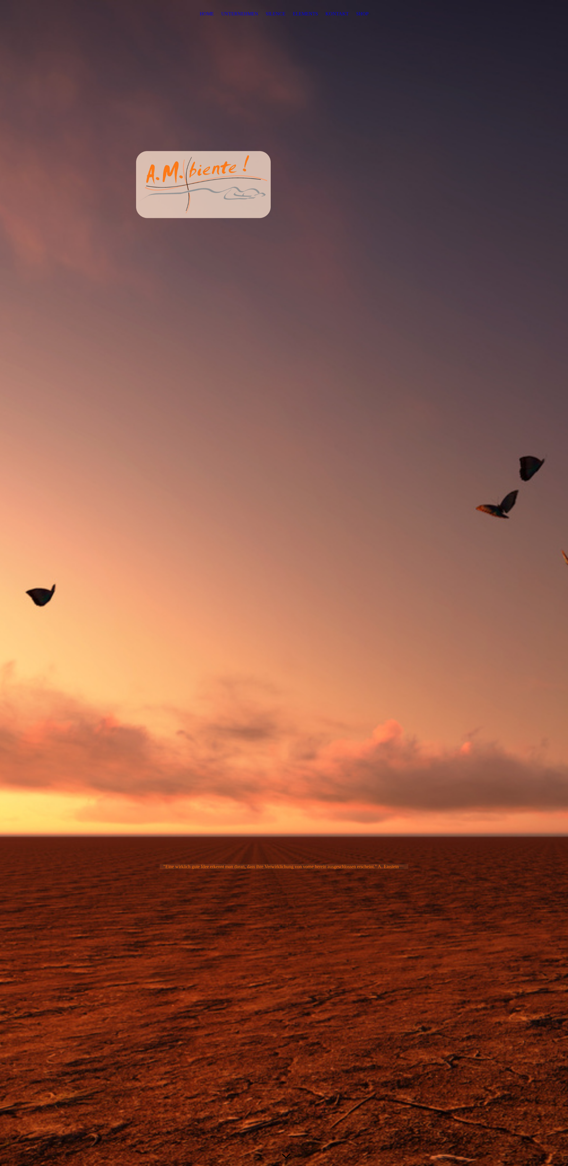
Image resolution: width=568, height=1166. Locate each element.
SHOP (362, 13)
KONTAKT (337, 13)
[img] (284, 583)
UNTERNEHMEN (239, 13)
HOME (207, 13)
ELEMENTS (305, 13)
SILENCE (275, 13)
